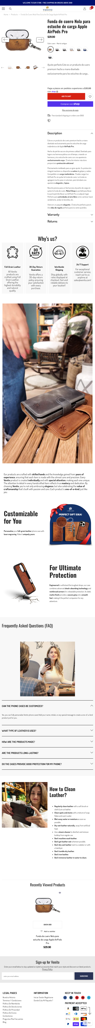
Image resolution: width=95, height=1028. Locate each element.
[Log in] (84, 8)
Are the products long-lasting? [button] (20, 753)
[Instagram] (71, 997)
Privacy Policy (47, 969)
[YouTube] (83, 997)
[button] (5, 39)
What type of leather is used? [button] (19, 730)
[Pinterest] (77, 997)
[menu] (3, 8)
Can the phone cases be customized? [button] (22, 706)
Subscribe (84, 976)
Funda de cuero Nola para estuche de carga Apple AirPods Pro (47, 939)
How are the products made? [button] (18, 741)
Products (14, 14)
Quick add (47, 924)
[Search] (10, 8)
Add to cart (66, 96)
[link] (12, 268)
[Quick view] (60, 893)
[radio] (51, 49)
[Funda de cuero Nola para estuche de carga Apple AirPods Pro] (47, 905)
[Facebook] (65, 997)
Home (6, 14)
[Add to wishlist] (90, 97)
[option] (23, 40)
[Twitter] (89, 997)
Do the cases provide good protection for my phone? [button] (32, 764)
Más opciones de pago (70, 110)
